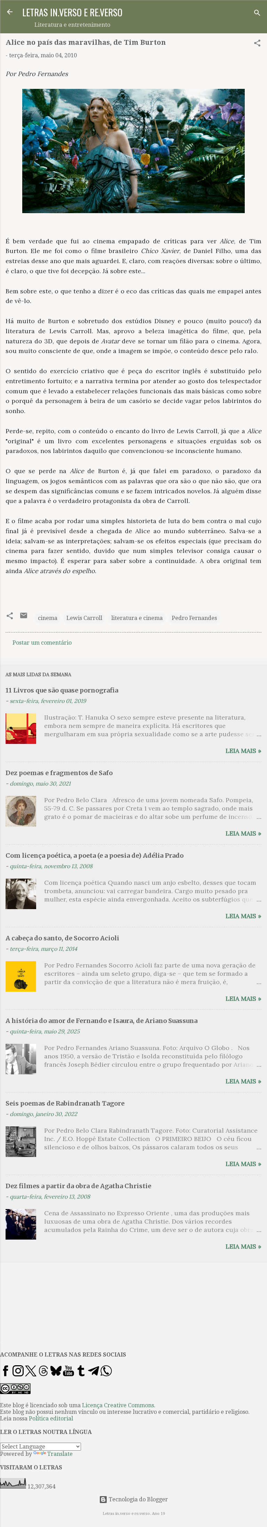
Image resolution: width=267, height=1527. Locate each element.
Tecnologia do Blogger (137, 1499)
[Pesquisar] (257, 14)
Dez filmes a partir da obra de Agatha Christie (78, 1186)
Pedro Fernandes (194, 618)
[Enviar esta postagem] (23, 617)
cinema (47, 618)
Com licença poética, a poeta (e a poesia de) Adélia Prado (95, 855)
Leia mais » (243, 751)
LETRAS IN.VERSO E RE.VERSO (72, 12)
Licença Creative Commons (118, 1405)
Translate (60, 1454)
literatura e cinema (137, 618)
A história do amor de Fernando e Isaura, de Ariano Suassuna (101, 1021)
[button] (257, 44)
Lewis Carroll (84, 618)
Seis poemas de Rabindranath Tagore (65, 1103)
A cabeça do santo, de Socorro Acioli (62, 938)
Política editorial (51, 1418)
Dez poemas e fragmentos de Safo (59, 773)
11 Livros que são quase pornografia (62, 690)
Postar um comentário (42, 642)
